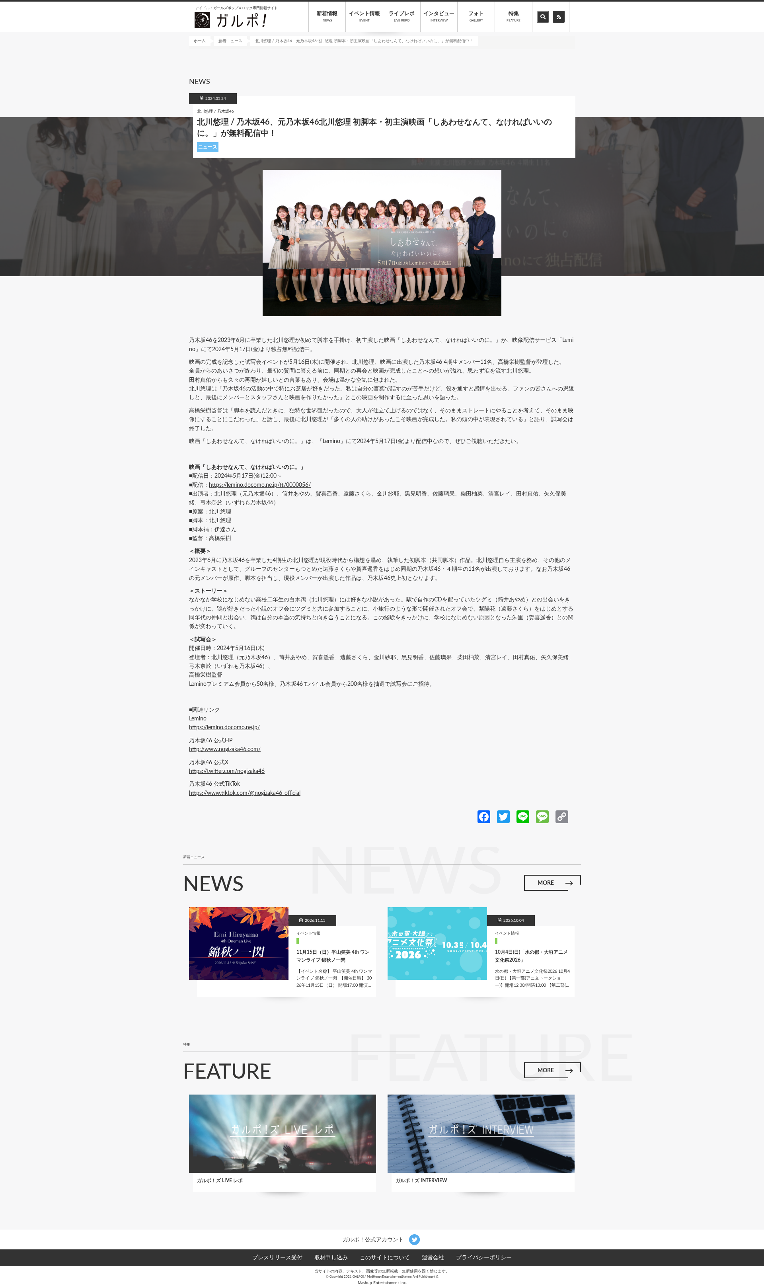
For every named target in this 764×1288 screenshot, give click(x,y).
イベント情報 (364, 16)
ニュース (207, 146)
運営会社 (433, 1258)
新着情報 (327, 16)
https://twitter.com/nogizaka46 (227, 771)
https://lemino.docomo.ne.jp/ (224, 727)
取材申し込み (331, 1258)
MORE (546, 883)
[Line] (522, 816)
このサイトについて (385, 1258)
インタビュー (438, 16)
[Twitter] (503, 816)
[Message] (542, 816)
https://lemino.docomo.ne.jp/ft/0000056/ (260, 485)
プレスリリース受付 (277, 1258)
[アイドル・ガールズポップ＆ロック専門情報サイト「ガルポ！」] (230, 20)
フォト (476, 16)
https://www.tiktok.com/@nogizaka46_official (244, 793)
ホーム (200, 41)
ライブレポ (402, 16)
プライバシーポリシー (484, 1258)
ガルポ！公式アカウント (374, 1239)
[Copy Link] (561, 816)
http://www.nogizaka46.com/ (225, 749)
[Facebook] (483, 816)
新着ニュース (230, 41)
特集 (513, 16)
